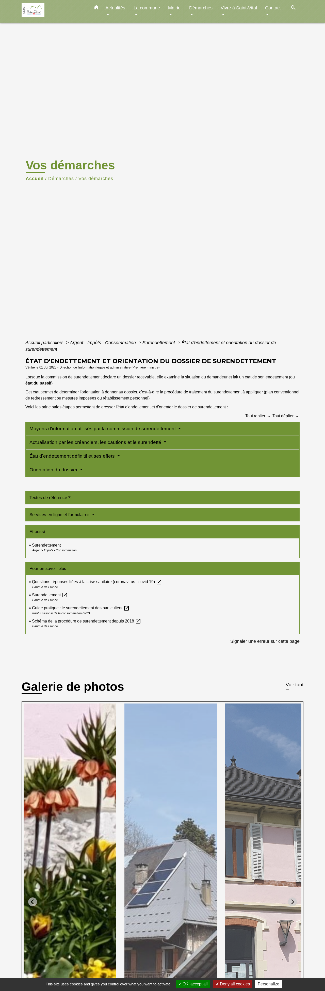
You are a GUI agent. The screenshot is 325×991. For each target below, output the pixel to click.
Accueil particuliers (45, 342)
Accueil (35, 178)
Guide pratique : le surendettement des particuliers (80, 608)
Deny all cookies (234, 984)
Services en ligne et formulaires (60, 514)
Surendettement (159, 342)
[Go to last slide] (32, 901)
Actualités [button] (115, 7)
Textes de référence (48, 497)
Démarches (61, 178)
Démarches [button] (201, 7)
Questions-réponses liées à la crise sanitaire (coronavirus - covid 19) (97, 582)
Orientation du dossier (54, 469)
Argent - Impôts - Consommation (103, 342)
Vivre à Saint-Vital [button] (239, 7)
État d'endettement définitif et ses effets (72, 456)
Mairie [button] (174, 7)
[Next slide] (292, 901)
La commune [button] (147, 7)
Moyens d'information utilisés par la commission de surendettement (103, 428)
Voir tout (294, 684)
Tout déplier (286, 416)
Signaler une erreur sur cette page (265, 641)
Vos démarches (95, 178)
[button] (96, 8)
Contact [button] (273, 7)
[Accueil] (53, 11)
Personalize (268, 984)
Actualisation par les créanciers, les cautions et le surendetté (95, 442)
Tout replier (258, 416)
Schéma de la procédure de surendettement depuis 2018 (86, 621)
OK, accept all (195, 984)
